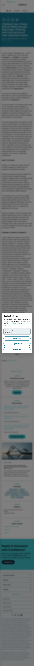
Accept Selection (17, 344)
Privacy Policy (16, 323)
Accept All (17, 338)
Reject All (17, 349)
